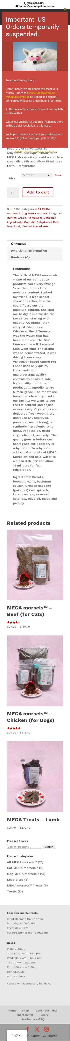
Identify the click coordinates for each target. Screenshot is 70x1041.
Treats (12, 891)
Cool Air (29, 222)
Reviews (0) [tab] (20, 257)
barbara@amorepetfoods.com (27, 932)
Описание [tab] (18, 244)
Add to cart (38, 192)
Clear (58, 175)
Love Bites (15, 879)
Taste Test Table (46, 1010)
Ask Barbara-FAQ (32, 1019)
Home (12, 1010)
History (43, 1014)
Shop (25, 1010)
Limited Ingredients (35, 226)
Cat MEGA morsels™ (22, 868)
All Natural (35, 217)
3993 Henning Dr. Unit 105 (25, 918)
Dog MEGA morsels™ (36, 213)
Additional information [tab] (29, 250)
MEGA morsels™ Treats (25, 885)
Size (12, 178)
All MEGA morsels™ (22, 862)
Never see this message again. (35, 151)
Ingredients (25, 1014)
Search (49, 846)
